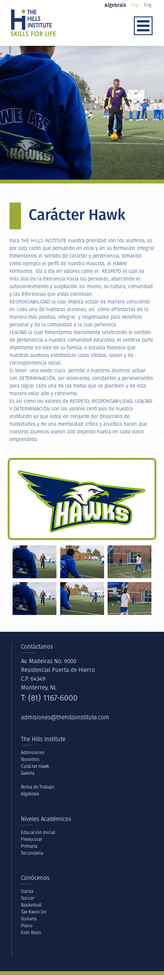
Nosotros (30, 759)
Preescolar (31, 839)
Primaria (29, 846)
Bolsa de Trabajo (37, 787)
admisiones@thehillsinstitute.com (65, 717)
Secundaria (32, 853)
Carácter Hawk (35, 766)
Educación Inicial (38, 832)
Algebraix (30, 793)
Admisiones (33, 752)
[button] (117, 26)
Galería (27, 773)
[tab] (34, 561)
